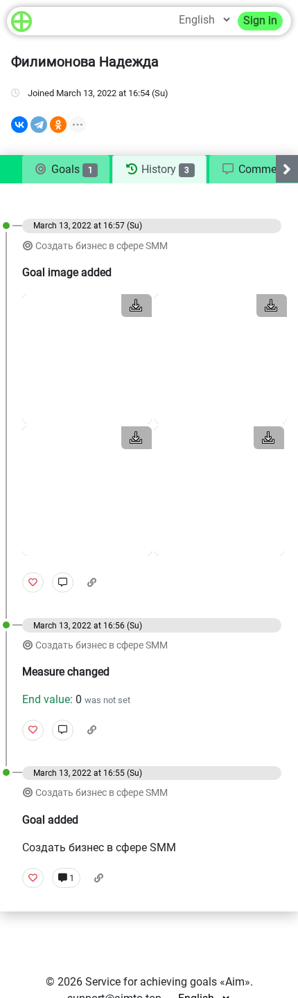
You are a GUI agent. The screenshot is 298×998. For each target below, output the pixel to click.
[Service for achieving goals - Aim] (21, 21)
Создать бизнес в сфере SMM (101, 246)
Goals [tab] (71, 169)
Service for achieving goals (151, 981)
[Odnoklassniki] (58, 124)
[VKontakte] (19, 124)
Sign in (260, 20)
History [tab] (164, 169)
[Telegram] (38, 124)
